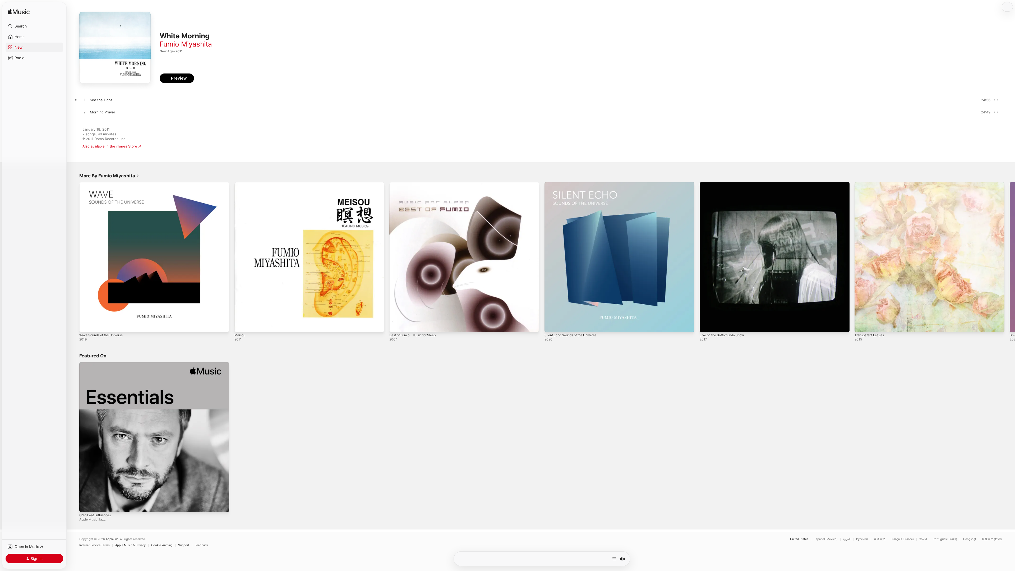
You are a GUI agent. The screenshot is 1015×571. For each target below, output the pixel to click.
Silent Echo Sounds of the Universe (574, 184)
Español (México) (826, 539)
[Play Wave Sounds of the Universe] (86, 325)
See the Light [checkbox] (101, 100)
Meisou (240, 184)
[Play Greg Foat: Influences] (86, 505)
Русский (862, 539)
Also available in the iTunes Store (109, 146)
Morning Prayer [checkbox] (102, 112)
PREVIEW (984, 100)
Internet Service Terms (94, 545)
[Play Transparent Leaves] (861, 325)
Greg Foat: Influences (97, 364)
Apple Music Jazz (92, 519)
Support (183, 545)
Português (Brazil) (945, 539)
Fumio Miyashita (186, 44)
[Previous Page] (74, 257)
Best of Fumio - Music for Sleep (415, 184)
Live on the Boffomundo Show (725, 184)
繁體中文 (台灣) (992, 539)
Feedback (201, 545)
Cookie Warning (162, 545)
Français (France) (902, 539)
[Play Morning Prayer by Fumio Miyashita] (84, 112)
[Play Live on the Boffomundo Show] (706, 325)
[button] (34, 26)
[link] (109, 176)
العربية (847, 539)
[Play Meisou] (241, 325)
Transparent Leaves (871, 184)
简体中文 (879, 539)
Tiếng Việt (969, 539)
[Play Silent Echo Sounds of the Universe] (551, 325)
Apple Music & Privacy (130, 545)
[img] (19, 12)
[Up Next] (614, 559)
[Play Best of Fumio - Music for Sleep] (396, 325)
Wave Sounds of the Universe (103, 184)
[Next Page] (1009, 257)
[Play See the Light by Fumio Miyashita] (84, 100)
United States (799, 539)
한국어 (923, 539)
